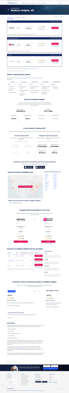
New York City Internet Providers (25, 380)
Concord (46, 178)
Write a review (11, 291)
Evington (54, 177)
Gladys (54, 188)
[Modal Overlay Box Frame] (34, 368)
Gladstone (55, 178)
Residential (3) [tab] (10, 17)
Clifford (46, 188)
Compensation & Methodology (26, 390)
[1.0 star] (8, 298)
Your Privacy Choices (40, 390)
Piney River (55, 181)
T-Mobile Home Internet (13, 38)
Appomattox (55, 173)
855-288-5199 (56, 62)
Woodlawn (55, 186)
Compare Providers (25, 3)
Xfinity (9, 21)
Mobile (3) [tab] (23, 17)
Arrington (55, 183)
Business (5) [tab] (17, 17)
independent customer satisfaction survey (30, 68)
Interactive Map (25, 186)
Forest (46, 180)
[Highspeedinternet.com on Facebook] (49, 382)
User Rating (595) (41, 45)
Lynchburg (46, 173)
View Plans (54, 27)
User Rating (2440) (41, 28)
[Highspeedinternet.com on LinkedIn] (56, 382)
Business (44, 3)
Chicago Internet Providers (24, 377)
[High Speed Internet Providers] (12, 3)
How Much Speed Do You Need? (39, 377)
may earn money (10, 0)
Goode (54, 175)
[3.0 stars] (10, 298)
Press (50, 380)
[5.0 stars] (13, 298)
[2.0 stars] (9, 298)
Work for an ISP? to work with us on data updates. (16, 70)
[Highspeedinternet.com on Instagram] (52, 382)
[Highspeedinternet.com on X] (51, 382)
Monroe (46, 189)
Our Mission (50, 377)
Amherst (46, 177)
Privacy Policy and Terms (34, 390)
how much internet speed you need (21, 77)
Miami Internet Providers (24, 382)
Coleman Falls (47, 181)
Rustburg (46, 186)
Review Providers (33, 3)
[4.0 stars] (11, 298)
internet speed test (34, 77)
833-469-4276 (56, 45)
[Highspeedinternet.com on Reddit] (54, 382)
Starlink (9, 55)
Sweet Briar (46, 175)
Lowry (54, 180)
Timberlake (46, 183)
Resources (39, 3)
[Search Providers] (16, 380)
